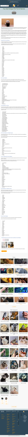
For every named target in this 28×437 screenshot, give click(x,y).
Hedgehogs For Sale (8, 428)
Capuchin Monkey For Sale (8, 419)
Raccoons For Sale (13, 416)
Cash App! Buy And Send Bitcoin (7, 274)
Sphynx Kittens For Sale (13, 430)
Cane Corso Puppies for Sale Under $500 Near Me (21, 265)
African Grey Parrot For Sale (8, 431)
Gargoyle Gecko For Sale (13, 427)
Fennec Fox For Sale (8, 424)
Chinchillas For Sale (8, 422)
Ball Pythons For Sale (8, 414)
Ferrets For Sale (8, 426)
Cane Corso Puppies (6, 401)
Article (3, 240)
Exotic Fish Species (21, 293)
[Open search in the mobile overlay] (4, 6)
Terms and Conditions (2, 418)
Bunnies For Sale (8, 416)
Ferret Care (7, 303)
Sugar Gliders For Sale (13, 421)
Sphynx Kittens (2, 401)
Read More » (21, 266)
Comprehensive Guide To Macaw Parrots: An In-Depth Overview (7, 284)
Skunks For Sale (13, 419)
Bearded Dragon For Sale (13, 424)
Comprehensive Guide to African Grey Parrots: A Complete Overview (21, 275)
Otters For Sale (13, 414)
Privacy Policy (3, 416)
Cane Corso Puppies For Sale (13, 433)
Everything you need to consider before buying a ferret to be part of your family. (7, 294)
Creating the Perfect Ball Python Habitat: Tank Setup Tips (21, 284)
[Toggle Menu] (26, 5)
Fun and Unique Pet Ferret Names (21, 303)
